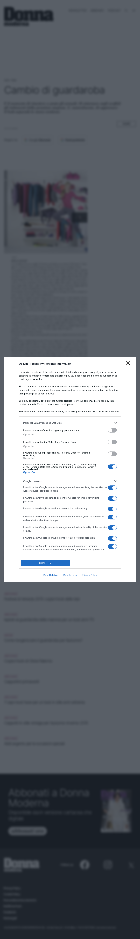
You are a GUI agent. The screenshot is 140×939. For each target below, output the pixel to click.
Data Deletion (50, 575)
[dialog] (70, 469)
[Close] (129, 364)
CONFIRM (45, 563)
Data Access (70, 575)
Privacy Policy (89, 575)
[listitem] (70, 423)
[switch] (112, 430)
